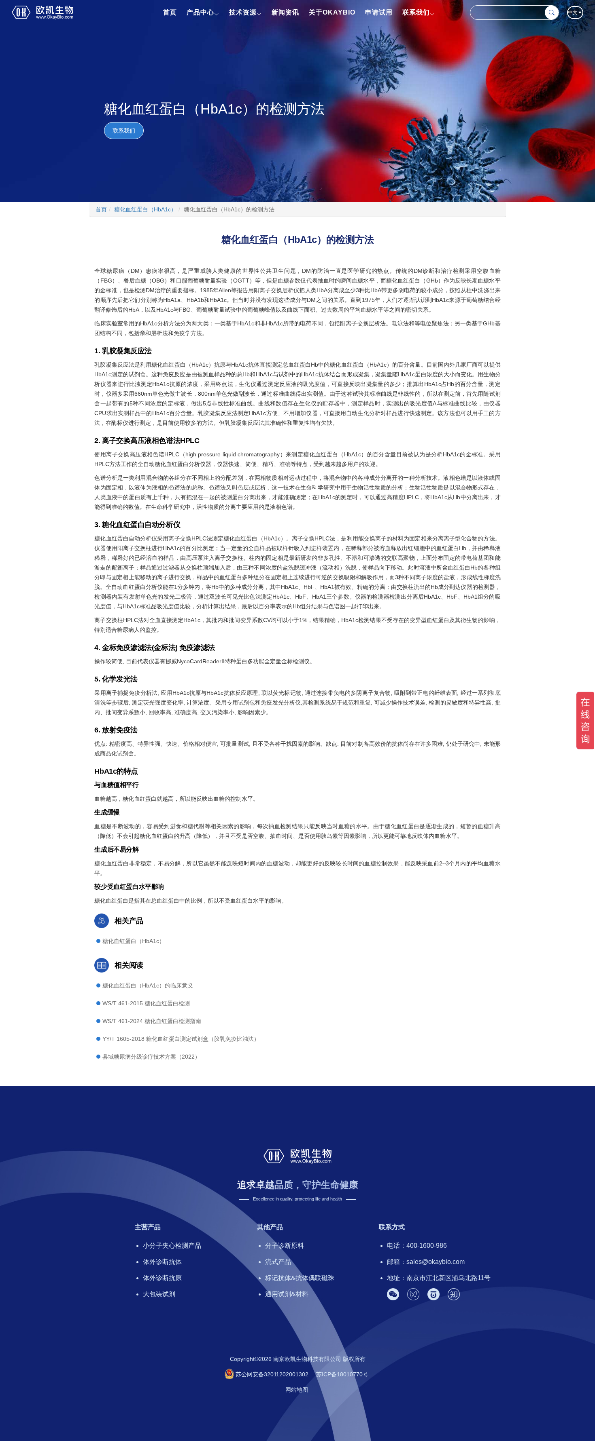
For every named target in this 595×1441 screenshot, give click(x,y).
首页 (170, 12)
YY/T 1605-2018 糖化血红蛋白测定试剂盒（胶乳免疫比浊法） (180, 1039)
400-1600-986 (426, 1245)
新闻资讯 (285, 12)
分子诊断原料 (284, 1245)
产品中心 (200, 12)
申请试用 (379, 12)
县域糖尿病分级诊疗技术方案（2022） (151, 1056)
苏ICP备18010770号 (342, 1374)
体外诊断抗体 (162, 1261)
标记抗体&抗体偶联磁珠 (299, 1277)
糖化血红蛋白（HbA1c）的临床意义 (147, 985)
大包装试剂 (159, 1294)
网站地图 (296, 1389)
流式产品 (278, 1261)
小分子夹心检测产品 (172, 1245)
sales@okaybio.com (435, 1261)
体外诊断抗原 (162, 1277)
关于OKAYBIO (332, 12)
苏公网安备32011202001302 (272, 1374)
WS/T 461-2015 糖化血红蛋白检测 (146, 1003)
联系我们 (416, 12)
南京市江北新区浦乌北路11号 (448, 1277)
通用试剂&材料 (286, 1294)
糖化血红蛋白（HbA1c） (133, 941)
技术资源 (243, 12)
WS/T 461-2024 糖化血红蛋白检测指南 (151, 1021)
